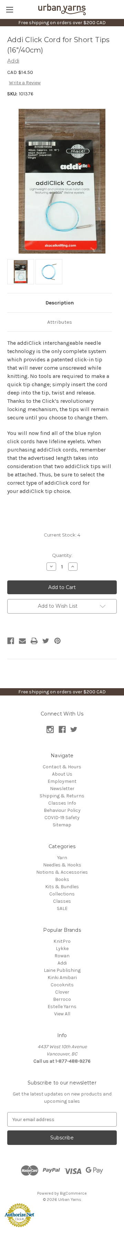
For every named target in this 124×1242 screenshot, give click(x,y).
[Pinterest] (57, 641)
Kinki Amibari (62, 977)
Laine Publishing (62, 970)
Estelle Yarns (62, 1006)
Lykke (62, 948)
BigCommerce (73, 1193)
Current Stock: (62, 535)
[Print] (34, 641)
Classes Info (62, 803)
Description (59, 303)
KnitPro (62, 941)
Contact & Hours (62, 767)
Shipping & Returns (62, 796)
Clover (62, 992)
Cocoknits (62, 985)
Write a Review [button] (25, 83)
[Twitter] (45, 641)
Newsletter (62, 788)
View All (62, 1014)
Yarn (62, 858)
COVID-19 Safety (62, 818)
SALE (62, 908)
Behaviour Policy (62, 810)
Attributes (59, 322)
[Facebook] (10, 641)
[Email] (22, 641)
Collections (62, 894)
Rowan (62, 956)
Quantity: (62, 555)
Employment (62, 781)
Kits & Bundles (62, 887)
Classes (62, 901)
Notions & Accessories (62, 872)
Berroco (62, 999)
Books (62, 879)
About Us (62, 774)
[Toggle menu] (9, 9)
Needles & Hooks (62, 865)
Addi (62, 963)
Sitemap (62, 825)
